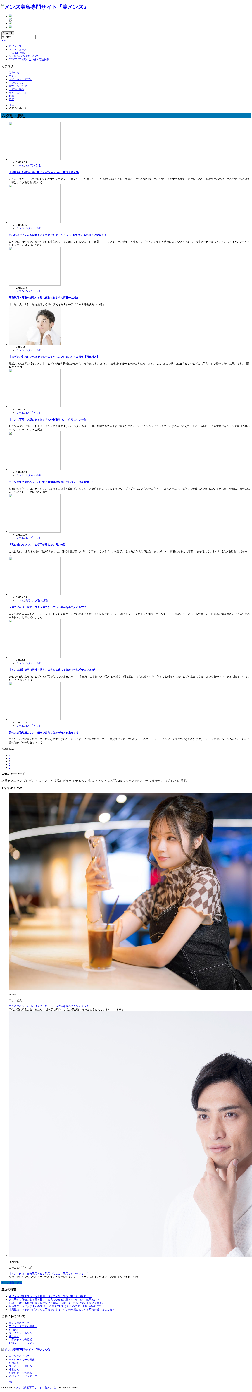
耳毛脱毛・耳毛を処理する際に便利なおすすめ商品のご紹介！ (45, 297)
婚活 (167, 780)
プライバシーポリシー (22, 1333)
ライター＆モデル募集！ (23, 1326)
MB (119, 780)
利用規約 (14, 1329)
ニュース (18, 49)
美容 (28, 600)
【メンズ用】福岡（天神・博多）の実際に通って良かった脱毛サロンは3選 (52, 669)
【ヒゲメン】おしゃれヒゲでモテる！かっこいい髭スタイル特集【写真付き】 (54, 356)
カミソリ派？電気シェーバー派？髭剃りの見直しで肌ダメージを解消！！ (51, 482)
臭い (85, 780)
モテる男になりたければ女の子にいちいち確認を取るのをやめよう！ (49, 1006)
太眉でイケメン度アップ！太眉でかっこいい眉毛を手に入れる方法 (47, 607)
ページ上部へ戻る (11, 1282)
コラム (20, 165)
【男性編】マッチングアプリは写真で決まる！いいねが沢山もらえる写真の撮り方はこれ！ (62, 1309)
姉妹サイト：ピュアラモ (23, 1343)
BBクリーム (143, 780)
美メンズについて (23, 56)
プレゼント (30, 780)
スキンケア (45, 780)
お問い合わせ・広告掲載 (29, 59)
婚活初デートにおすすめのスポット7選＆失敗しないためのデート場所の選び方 (55, 1306)
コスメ (13, 76)
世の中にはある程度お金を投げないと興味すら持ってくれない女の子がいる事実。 (56, 1303)
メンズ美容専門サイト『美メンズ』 (37, 1387)
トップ (15, 46)
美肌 (184, 780)
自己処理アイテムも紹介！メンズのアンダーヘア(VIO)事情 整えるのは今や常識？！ (58, 235)
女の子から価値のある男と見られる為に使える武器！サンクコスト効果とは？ (54, 1299)
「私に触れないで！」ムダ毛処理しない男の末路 (37, 544)
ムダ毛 (112, 780)
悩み (91, 780)
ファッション (16, 82)
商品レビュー (63, 780)
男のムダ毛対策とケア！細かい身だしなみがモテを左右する (44, 732)
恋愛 (11, 99)
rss (10, 1382)
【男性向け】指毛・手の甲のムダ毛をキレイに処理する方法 (44, 172)
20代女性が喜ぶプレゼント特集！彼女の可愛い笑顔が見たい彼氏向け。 (50, 1296)
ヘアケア (101, 780)
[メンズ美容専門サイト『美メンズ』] (45, 7)
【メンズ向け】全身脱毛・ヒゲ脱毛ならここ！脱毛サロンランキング (49, 1273)
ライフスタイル (18, 92)
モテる (76, 780)
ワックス (128, 780)
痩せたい (158, 780)
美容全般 (14, 72)
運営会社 (14, 1336)
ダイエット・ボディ (20, 79)
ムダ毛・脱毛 (16, 89)
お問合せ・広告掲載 (20, 1339)
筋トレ (175, 780)
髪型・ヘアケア (18, 86)
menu (4, 40)
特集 (17, 52)
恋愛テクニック (11, 780)
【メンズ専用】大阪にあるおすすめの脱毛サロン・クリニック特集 (47, 419)
